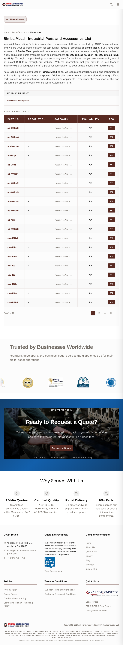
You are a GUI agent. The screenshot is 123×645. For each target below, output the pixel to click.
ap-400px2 (13, 183)
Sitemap (90, 564)
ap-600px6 (13, 146)
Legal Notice (92, 601)
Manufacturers (19, 32)
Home (6, 32)
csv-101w (12, 256)
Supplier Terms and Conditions (60, 589)
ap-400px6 (13, 210)
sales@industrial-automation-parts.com (21, 552)
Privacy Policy (10, 589)
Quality (89, 556)
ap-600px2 (13, 128)
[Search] (111, 4)
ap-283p (12, 164)
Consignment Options (96, 610)
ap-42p (11, 219)
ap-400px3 (13, 192)
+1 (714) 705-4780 (16, 558)
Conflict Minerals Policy (15, 598)
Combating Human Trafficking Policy (18, 604)
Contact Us (91, 551)
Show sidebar (17, 19)
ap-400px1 (13, 173)
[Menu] (118, 4)
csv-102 (11, 275)
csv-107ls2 (13, 302)
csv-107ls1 (13, 238)
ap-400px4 (13, 201)
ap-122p (12, 155)
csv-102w (12, 293)
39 (111, 313)
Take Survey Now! (54, 571)
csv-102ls (12, 284)
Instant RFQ (91, 569)
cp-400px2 (13, 229)
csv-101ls (12, 247)
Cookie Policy (10, 594)
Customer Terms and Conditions (60, 594)
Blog (88, 560)
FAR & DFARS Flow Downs (98, 606)
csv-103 (11, 265)
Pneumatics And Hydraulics (19, 100)
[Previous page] (87, 313)
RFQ (111, 128)
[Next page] (117, 313)
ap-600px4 (13, 137)
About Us (90, 547)
